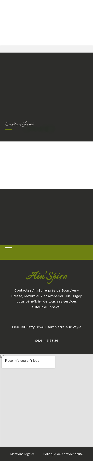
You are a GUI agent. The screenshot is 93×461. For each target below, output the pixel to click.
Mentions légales (22, 454)
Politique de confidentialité (63, 454)
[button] (46, 48)
